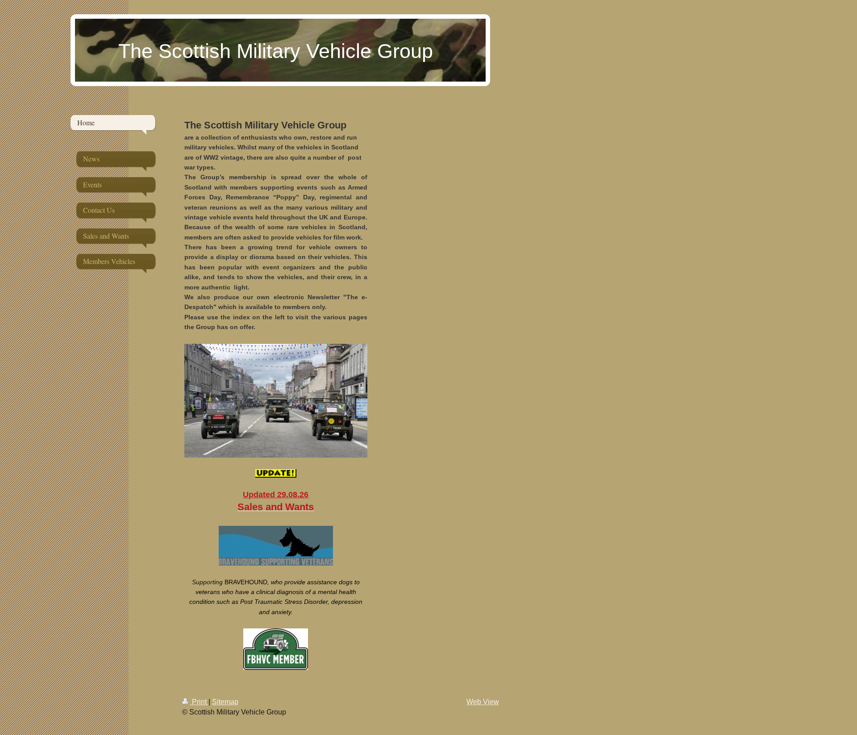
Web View (482, 702)
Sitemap (225, 702)
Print (199, 702)
